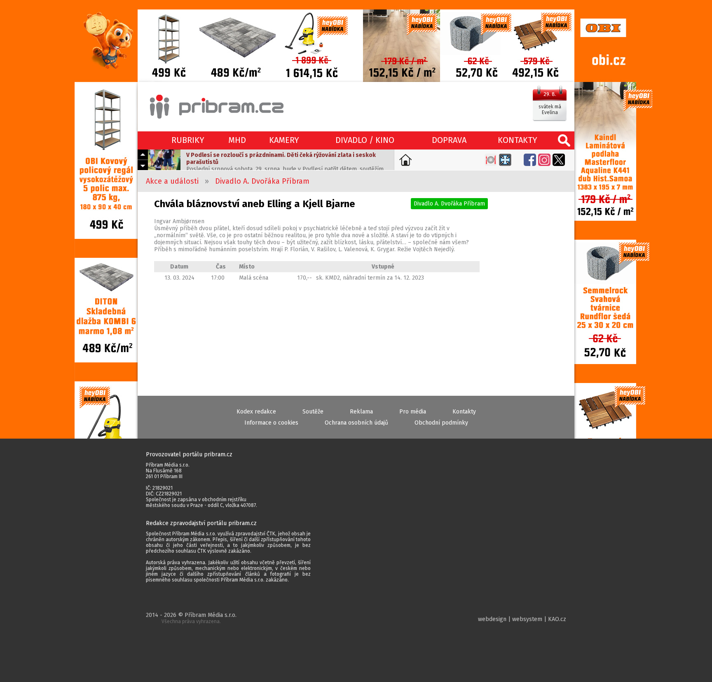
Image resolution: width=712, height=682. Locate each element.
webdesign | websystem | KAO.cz (522, 619)
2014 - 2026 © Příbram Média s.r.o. (191, 618)
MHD (237, 140)
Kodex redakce (256, 411)
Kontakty (464, 411)
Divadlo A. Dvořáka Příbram (262, 181)
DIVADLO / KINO (364, 140)
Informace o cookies (271, 422)
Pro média (412, 411)
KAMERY (284, 140)
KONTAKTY (517, 140)
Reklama (361, 411)
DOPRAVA (449, 140)
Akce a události (172, 181)
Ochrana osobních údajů (356, 422)
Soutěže (312, 411)
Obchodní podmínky (441, 422)
